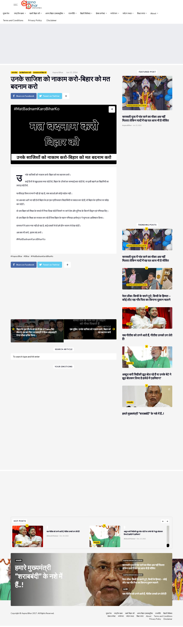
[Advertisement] (91, 44)
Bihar (27, 256)
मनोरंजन (114, 13)
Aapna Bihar (57, 72)
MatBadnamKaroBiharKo (42, 256)
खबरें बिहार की (34, 13)
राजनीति (71, 13)
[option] (50, 535)
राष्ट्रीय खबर (19, 13)
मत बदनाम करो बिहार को (39, 72)
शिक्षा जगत (141, 13)
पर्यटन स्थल (127, 13)
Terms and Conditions (13, 20)
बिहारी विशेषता (85, 13)
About (153, 13)
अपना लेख (14, 72)
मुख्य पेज (6, 13)
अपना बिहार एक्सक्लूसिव (54, 13)
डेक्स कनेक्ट (100, 13)
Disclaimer (51, 20)
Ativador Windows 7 (27, 246)
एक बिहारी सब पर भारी (25, 72)
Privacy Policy (35, 20)
